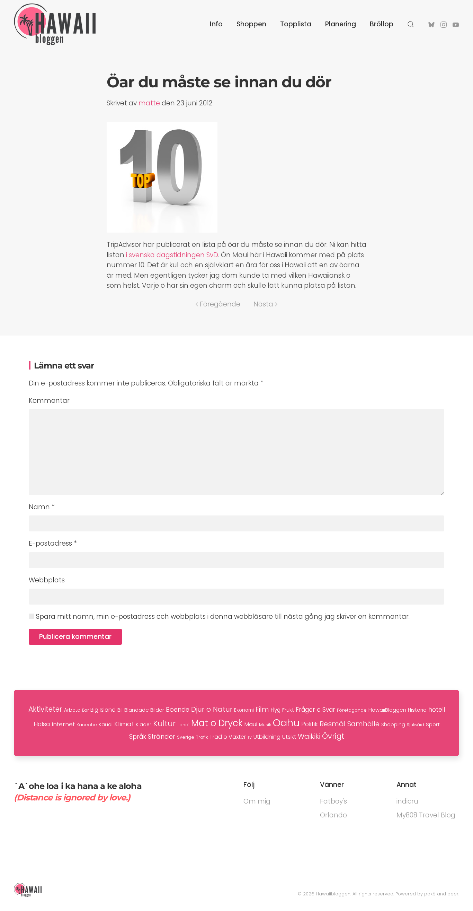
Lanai (183, 725)
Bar (85, 710)
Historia (417, 709)
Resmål (333, 724)
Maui (250, 724)
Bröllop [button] (381, 24)
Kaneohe (87, 724)
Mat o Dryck (217, 723)
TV (250, 737)
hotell (436, 709)
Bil (120, 709)
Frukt (288, 709)
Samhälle (363, 724)
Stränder (161, 736)
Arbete (72, 710)
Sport (433, 724)
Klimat (124, 724)
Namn (42, 507)
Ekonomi (244, 710)
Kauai (106, 724)
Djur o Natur (211, 709)
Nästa (263, 304)
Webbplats (47, 580)
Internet (63, 724)
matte (149, 103)
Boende (177, 709)
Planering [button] (340, 24)
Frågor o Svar (315, 709)
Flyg (275, 709)
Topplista (295, 24)
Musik (265, 724)
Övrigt (333, 736)
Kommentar (49, 400)
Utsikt (289, 737)
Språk (137, 736)
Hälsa (42, 724)
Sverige (185, 737)
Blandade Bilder (144, 709)
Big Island (103, 710)
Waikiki (309, 736)
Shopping (393, 724)
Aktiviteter (45, 709)
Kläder (143, 724)
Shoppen (251, 24)
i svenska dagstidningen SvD (172, 255)
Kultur (164, 723)
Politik (309, 724)
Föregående (220, 304)
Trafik (202, 737)
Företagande (352, 710)
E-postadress (53, 543)
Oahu (286, 722)
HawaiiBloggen (387, 709)
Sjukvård (415, 725)
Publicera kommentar (75, 636)
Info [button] (216, 24)
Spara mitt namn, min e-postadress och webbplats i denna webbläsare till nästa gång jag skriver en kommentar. (222, 616)
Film (262, 709)
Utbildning (266, 737)
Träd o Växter (227, 737)
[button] (410, 24)
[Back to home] (55, 24)
